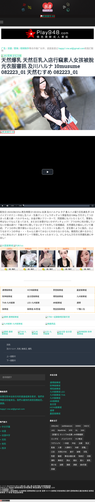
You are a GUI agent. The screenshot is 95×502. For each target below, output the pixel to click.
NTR (70, 430)
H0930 (78, 426)
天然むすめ (62, 452)
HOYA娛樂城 (56, 407)
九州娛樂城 (55, 398)
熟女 (68, 460)
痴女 (75, 460)
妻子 (71, 452)
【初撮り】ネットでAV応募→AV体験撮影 (67, 434)
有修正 (81, 456)
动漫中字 (6, 435)
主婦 (80, 443)
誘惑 (75, 465)
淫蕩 (89, 456)
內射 (77, 447)
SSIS (82, 430)
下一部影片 (11, 360)
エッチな (54, 439)
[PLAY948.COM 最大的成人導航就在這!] (47, 37)
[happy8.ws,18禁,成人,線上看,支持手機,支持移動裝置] (47, 6)
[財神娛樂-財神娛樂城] (85, 334)
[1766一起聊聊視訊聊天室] (58, 317)
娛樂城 (91, 491)
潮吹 (53, 460)
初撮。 (84, 447)
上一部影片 (11, 356)
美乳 (88, 460)
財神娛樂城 (55, 385)
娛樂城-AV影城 (6, 492)
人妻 (59, 447)
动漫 (4, 431)
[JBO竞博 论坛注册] (11, 55)
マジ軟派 (78, 439)
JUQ (53, 430)
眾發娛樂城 (61, 491)
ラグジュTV (55, 443)
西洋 (4, 448)
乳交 (87, 443)
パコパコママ (66, 439)
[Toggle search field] (93, 22)
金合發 (53, 404)
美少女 (53, 465)
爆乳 (30, 349)
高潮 (53, 469)
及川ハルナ (11, 349)
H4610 (86, 426)
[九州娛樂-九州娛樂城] (12, 324)
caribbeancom (67, 426)
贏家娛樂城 (55, 413)
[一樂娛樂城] (18, 245)
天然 (19, 349)
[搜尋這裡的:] (22, 377)
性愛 (53, 456)
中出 (73, 443)
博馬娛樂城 (55, 389)
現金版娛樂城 (18, 492)
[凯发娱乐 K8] (47, 16)
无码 (8, 345)
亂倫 (53, 447)
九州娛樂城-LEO (57, 392)
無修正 (24, 349)
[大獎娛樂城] (6, 245)
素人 (82, 460)
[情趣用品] (50, 324)
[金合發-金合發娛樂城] (65, 334)
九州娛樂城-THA (57, 395)
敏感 (59, 456)
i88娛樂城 (54, 401)
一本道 (66, 443)
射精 (78, 452)
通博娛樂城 (55, 382)
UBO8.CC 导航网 (7, 488)
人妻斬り (68, 447)
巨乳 (85, 452)
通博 (52, 410)
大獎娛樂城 (13, 491)
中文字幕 (6, 427)
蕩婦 (68, 465)
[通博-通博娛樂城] (10, 317)
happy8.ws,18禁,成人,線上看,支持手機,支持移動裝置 (29, 486)
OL (76, 430)
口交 (53, 452)
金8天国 (83, 465)
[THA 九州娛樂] (23, 334)
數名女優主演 (70, 456)
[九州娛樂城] (35, 334)
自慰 (61, 465)
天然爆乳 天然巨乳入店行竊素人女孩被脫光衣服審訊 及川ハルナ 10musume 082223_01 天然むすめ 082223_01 (47, 66)
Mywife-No (62, 430)
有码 (4, 444)
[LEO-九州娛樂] (48, 334)
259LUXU (54, 426)
